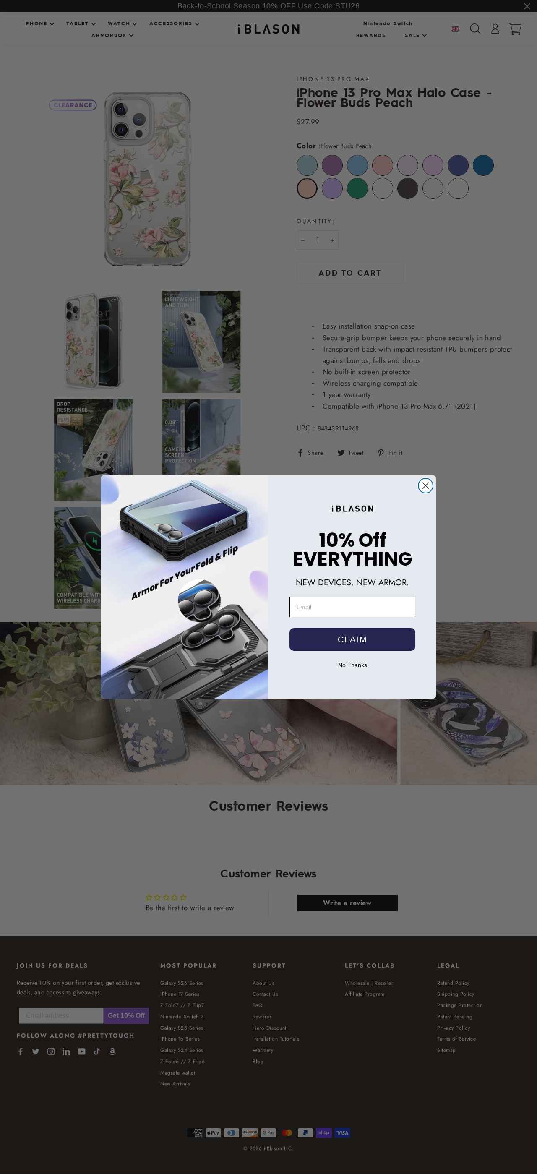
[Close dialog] (425, 485)
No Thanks (352, 665)
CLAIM (353, 639)
